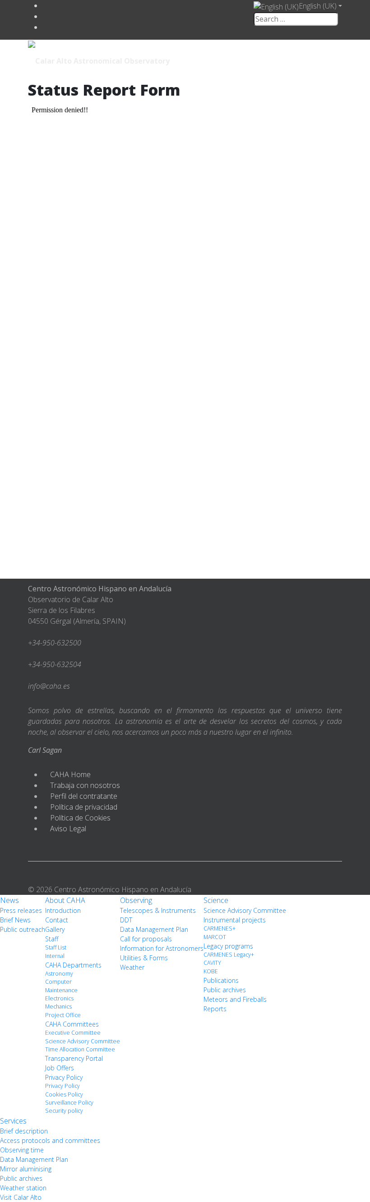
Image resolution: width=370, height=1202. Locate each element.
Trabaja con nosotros (85, 785)
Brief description (24, 1131)
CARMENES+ (220, 928)
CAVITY (212, 963)
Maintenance (61, 990)
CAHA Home (70, 774)
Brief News (15, 920)
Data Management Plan (154, 929)
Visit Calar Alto (21, 1197)
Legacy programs (228, 946)
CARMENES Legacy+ (229, 954)
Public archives (225, 990)
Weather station (23, 1188)
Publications (221, 980)
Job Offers (59, 1068)
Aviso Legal (68, 829)
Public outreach (22, 929)
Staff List (55, 947)
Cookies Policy (64, 1094)
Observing (136, 900)
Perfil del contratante (83, 796)
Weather (132, 967)
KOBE (211, 971)
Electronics (59, 998)
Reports (215, 1008)
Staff (51, 939)
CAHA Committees (72, 1024)
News (9, 900)
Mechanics (58, 1006)
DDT (126, 920)
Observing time (22, 1150)
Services (13, 1121)
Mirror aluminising (25, 1169)
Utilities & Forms (144, 957)
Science (216, 900)
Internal (55, 956)
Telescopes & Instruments (158, 910)
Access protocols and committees (50, 1140)
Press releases (21, 910)
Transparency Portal (74, 1058)
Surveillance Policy (69, 1102)
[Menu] (280, 60)
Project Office (63, 1015)
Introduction (63, 910)
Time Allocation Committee (80, 1049)
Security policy (64, 1110)
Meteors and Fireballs (235, 999)
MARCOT (215, 937)
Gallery (55, 929)
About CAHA (65, 900)
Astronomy (59, 973)
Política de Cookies (80, 818)
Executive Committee (73, 1032)
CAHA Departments (73, 965)
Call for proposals (146, 939)
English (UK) (318, 6)
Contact (56, 920)
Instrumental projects (235, 920)
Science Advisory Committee (82, 1041)
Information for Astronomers (162, 948)
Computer (58, 982)
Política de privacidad (83, 807)
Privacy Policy (64, 1077)
